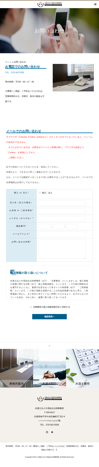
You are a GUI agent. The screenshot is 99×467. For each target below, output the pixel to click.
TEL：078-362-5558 (14, 72)
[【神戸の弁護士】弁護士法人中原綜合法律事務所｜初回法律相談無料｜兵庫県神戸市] (49, 398)
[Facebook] (52, 432)
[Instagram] (47, 432)
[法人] (46, 193)
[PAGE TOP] (49, 345)
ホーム (8, 62)
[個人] (40, 193)
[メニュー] (95, 4)
